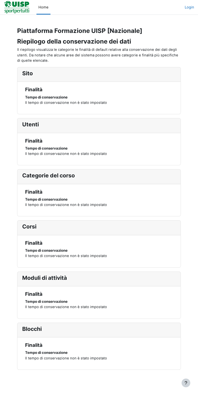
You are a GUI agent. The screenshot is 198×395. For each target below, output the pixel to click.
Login (189, 7)
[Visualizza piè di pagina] (186, 383)
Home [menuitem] (43, 7)
